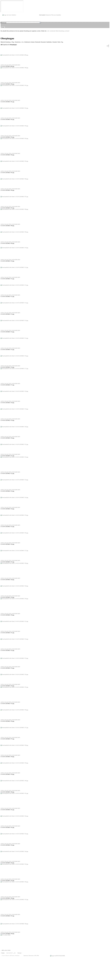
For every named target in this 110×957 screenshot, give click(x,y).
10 (14, 953)
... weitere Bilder (6, 950)
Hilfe (38, 955)
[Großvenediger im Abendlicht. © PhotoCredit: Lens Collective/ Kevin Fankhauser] (14, 687)
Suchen (2, 27)
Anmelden (58, 15)
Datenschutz (31, 955)
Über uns (53, 15)
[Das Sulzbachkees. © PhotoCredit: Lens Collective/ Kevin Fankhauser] (14, 356)
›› (108, 47)
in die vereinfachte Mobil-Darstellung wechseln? (58, 31)
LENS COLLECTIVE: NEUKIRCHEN (10, 65)
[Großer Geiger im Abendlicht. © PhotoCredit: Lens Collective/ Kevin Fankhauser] (14, 639)
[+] (14, 285)
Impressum (26, 955)
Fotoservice (48, 15)
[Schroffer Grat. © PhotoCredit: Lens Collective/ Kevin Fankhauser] (14, 338)
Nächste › (20, 953)
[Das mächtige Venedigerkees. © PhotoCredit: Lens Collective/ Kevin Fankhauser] (14, 409)
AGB (35, 955)
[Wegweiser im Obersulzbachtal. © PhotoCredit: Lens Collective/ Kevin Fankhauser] (14, 563)
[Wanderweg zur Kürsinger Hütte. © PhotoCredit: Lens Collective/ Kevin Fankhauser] (14, 125)
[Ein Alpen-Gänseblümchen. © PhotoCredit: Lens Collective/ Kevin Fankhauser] (14, 368)
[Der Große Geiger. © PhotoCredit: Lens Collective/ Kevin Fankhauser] (14, 85)
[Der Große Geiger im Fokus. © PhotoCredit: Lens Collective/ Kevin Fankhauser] (14, 209)
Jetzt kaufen (42, 15)
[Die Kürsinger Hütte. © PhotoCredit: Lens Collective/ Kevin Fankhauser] (14, 320)
